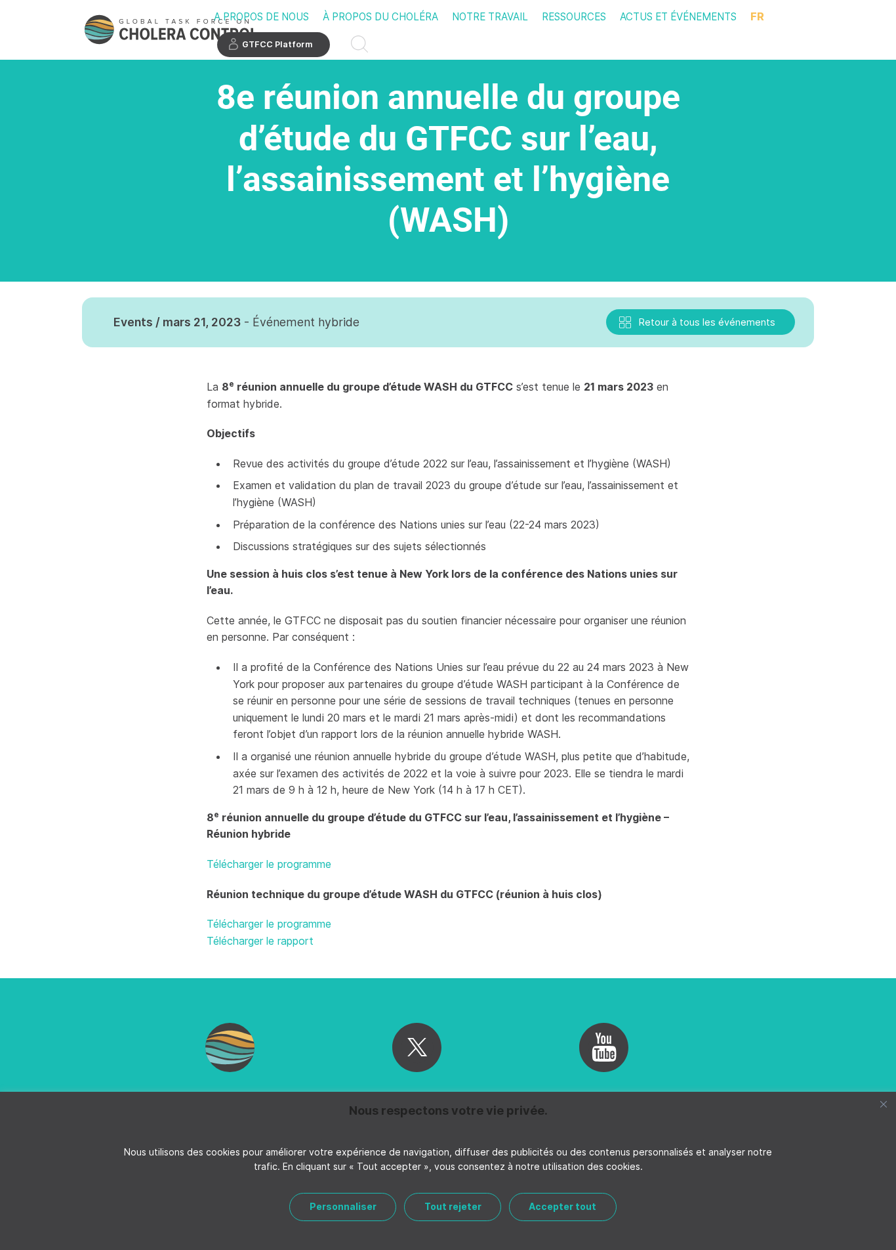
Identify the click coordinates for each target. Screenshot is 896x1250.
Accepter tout (562, 1206)
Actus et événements (678, 17)
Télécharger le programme (269, 864)
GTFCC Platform (277, 44)
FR (757, 16)
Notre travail (490, 17)
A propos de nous (261, 17)
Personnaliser (343, 1206)
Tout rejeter (452, 1206)
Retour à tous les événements (707, 322)
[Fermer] (883, 1104)
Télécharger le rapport (260, 940)
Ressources (574, 17)
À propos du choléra (380, 17)
